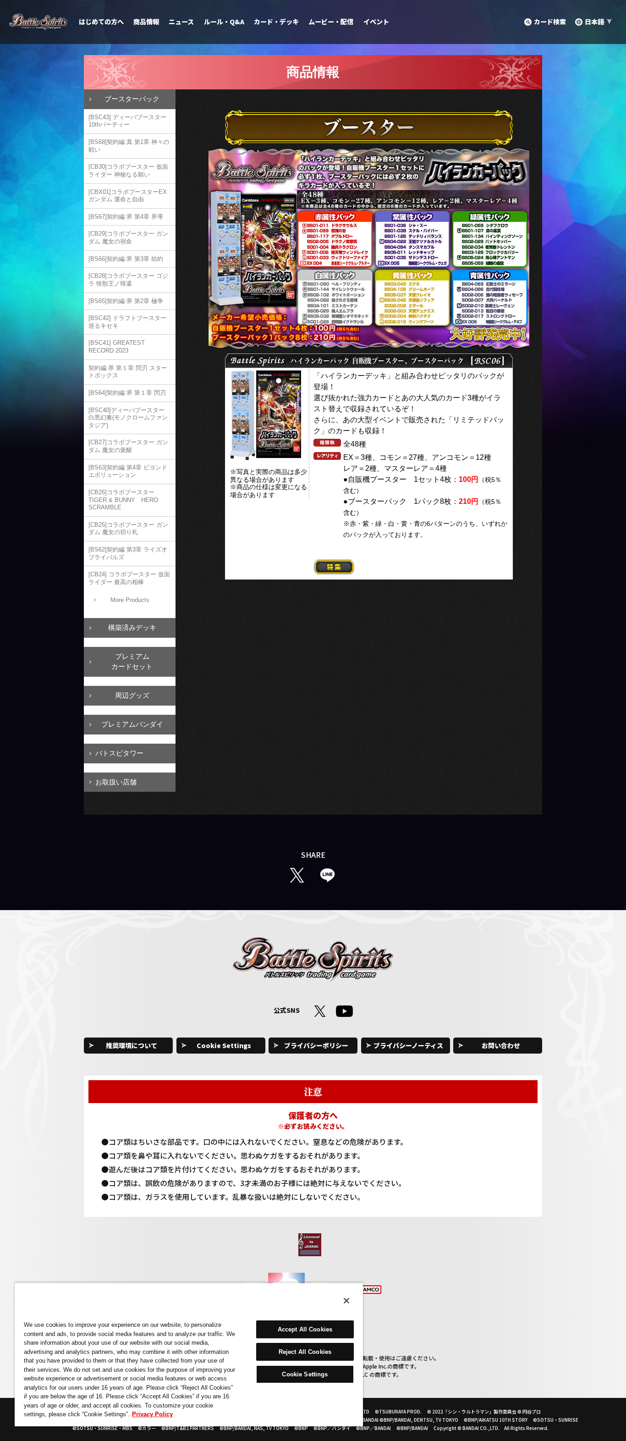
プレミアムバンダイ (132, 724)
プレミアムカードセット (132, 661)
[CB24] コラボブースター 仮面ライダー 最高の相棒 (129, 578)
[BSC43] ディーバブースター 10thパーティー (127, 121)
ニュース (181, 21)
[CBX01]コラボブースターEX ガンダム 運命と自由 (127, 195)
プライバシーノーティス (408, 1045)
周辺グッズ (132, 695)
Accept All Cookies (305, 1329)
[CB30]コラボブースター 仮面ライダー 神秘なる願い (128, 170)
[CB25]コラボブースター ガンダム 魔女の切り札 (128, 528)
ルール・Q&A (224, 21)
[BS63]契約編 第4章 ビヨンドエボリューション (127, 471)
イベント (376, 21)
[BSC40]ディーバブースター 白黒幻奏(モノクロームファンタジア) (128, 418)
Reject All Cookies (305, 1351)
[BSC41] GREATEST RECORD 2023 (116, 346)
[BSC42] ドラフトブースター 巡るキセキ (127, 322)
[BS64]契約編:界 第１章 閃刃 (127, 392)
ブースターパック (131, 99)
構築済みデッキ (132, 627)
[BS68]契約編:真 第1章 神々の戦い (128, 145)
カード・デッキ (276, 21)
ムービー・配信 (330, 21)
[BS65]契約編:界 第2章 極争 (125, 301)
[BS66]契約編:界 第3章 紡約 (125, 258)
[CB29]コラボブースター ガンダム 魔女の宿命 (128, 237)
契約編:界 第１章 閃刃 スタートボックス (127, 371)
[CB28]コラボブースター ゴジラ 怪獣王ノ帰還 (128, 279)
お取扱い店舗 (116, 782)
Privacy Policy (152, 1414)
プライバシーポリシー (316, 1045)
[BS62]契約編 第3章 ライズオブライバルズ (127, 553)
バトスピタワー (119, 753)
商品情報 (146, 21)
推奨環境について (131, 1045)
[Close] (346, 1301)
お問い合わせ (501, 1045)
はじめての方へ (101, 21)
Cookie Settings (224, 1045)
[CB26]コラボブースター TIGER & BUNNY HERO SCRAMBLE (123, 500)
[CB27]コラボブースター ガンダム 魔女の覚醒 (128, 446)
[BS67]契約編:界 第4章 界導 (125, 216)
